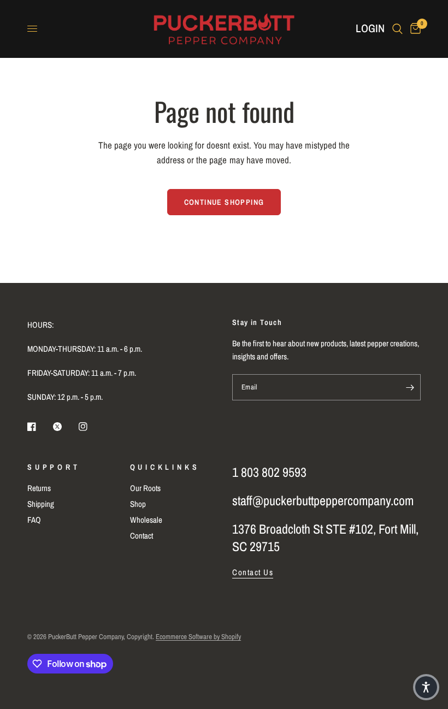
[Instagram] (91, 427)
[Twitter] (65, 427)
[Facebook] (39, 427)
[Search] (397, 28)
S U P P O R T (52, 467)
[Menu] (32, 29)
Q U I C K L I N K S (164, 467)
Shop (138, 504)
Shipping (40, 504)
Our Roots (145, 488)
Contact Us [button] (252, 572)
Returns (39, 488)
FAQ (34, 519)
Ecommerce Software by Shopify (198, 636)
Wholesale (146, 519)
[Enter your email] (410, 387)
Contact (141, 535)
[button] (426, 687)
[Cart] (413, 28)
